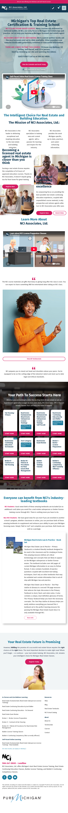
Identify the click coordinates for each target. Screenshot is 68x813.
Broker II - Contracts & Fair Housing (13, 722)
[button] (64, 8)
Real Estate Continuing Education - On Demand (17, 710)
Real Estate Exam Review (10, 714)
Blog (46, 705)
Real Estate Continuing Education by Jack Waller (17, 706)
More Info (30, 618)
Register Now (10, 186)
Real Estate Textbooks (52, 708)
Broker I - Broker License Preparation (14, 718)
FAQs (46, 701)
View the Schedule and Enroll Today (34, 64)
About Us (47, 721)
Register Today (34, 662)
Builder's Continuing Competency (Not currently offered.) (21, 735)
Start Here (9, 433)
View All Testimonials (34, 359)
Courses (47, 729)
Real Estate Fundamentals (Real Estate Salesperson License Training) (21, 701)
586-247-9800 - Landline (14, 763)
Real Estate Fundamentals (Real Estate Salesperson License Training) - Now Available (21, 744)
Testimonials (49, 725)
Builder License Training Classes (12, 732)
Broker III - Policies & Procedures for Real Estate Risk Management (19, 727)
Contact (47, 732)
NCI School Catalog (51, 712)
